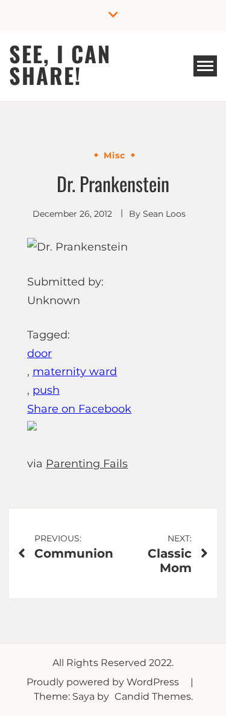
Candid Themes (153, 696)
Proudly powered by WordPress (104, 682)
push (46, 390)
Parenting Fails (87, 463)
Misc (114, 155)
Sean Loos (164, 213)
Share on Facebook (79, 409)
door (39, 353)
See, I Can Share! (60, 64)
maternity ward (75, 371)
